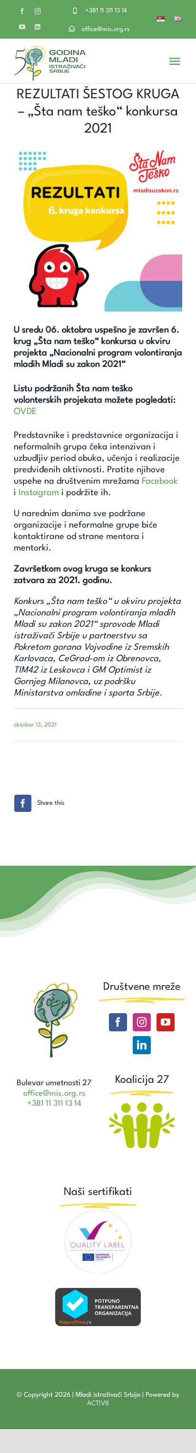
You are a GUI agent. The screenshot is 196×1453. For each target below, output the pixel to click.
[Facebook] (118, 1022)
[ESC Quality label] (98, 1213)
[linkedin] (37, 27)
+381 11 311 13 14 (106, 11)
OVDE (25, 411)
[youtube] (22, 27)
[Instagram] (142, 1022)
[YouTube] (166, 1022)
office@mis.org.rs (106, 29)
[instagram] (38, 11)
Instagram (39, 492)
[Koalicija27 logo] (141, 1103)
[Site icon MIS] (54, 985)
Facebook (160, 481)
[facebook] (22, 11)
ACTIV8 (98, 1403)
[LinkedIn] (142, 1045)
